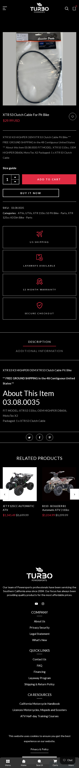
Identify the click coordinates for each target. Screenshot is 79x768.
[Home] (24, 761)
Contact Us (39, 659)
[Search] (39, 761)
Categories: (9, 213)
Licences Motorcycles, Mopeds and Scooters (39, 710)
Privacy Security (40, 627)
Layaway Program (39, 678)
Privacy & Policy (39, 749)
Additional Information (39, 351)
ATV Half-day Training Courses (39, 716)
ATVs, (21, 213)
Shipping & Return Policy (39, 684)
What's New (39, 640)
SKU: (6, 207)
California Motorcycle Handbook (39, 703)
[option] (20, 495)
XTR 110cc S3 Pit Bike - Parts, (50, 213)
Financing (40, 671)
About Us (39, 621)
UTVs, (29, 213)
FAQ (39, 665)
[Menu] (8, 761)
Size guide (9, 168)
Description (39, 341)
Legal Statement (40, 633)
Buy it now (30, 193)
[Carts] (55, 761)
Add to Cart (49, 179)
